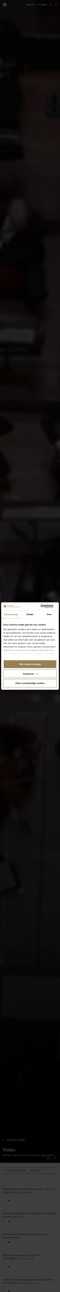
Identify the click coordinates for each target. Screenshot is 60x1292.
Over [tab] (49, 614)
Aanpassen (28, 673)
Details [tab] (30, 614)
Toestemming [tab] (11, 614)
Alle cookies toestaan (30, 664)
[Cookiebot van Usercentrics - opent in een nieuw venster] (44, 606)
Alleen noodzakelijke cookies (30, 683)
